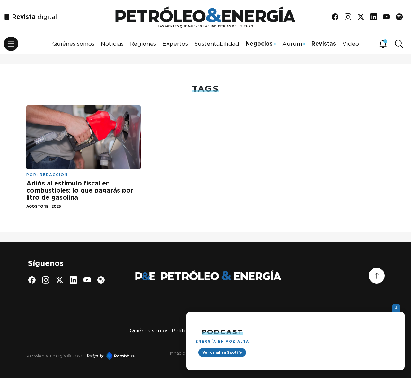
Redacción (54, 174)
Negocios (259, 43)
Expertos (175, 43)
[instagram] (350, 17)
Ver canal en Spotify (222, 352)
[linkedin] (375, 17)
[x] (363, 17)
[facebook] (337, 17)
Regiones (143, 43)
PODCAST (222, 331)
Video (350, 43)
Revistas (323, 43)
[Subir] (377, 276)
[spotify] (401, 17)
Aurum (292, 43)
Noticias (112, 43)
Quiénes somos (73, 43)
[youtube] (388, 17)
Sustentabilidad (216, 43)
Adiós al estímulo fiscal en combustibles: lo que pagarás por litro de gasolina (79, 190)
